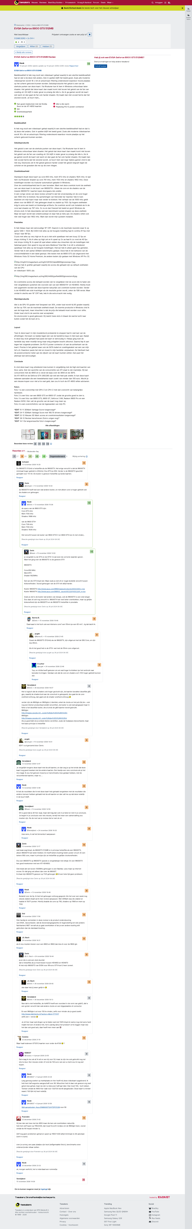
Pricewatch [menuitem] (70, 3)
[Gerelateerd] (15, 25)
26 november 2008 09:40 (44, 984)
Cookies (63, 1225)
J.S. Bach (25, 937)
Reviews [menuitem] (42, 3)
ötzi (23, 914)
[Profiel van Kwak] (16, 64)
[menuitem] (152, 2)
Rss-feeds (156, 1218)
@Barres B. (39, 636)
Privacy (63, 1221)
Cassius (25, 1037)
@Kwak (32, 553)
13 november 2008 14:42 (43, 486)
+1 (39, 444)
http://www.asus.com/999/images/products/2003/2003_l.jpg (61, 589)
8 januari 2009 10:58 (44, 1103)
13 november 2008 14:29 (31, 464)
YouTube (155, 1211)
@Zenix (30, 505)
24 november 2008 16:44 (44, 956)
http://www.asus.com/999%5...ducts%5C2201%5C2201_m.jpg (61, 591)
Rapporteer (73, 66)
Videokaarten (20, 25)
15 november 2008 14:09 (25, 1181)
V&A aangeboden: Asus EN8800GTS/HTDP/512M (41, 1107)
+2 (88, 64)
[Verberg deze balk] (182, 8)
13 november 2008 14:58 (41, 809)
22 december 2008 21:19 (31, 1040)
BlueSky (155, 1208)
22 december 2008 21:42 (31, 1119)
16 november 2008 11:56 (31, 916)
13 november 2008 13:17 (31, 846)
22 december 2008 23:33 (31, 1165)
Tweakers (19, 1210)
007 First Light (110, 1221)
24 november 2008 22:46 (54, 666)
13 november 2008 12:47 (31, 764)
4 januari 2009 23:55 (41, 1056)
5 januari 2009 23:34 (44, 1077)
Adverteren (64, 1208)
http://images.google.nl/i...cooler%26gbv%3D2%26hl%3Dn (44, 713)
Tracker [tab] (188, 11)
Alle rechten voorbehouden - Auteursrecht (32, 1212)
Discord (155, 1221)
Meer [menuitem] (109, 3)
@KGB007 (31, 1077)
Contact (63, 1211)
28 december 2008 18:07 (44, 688)
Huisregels (64, 1215)
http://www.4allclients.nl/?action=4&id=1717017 (40, 1014)
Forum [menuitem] (96, 3)
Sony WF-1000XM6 (112, 1225)
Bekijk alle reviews (24, 52)
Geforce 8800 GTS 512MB (40, 25)
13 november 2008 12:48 (31, 788)
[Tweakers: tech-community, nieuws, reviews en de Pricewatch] (22, 2)
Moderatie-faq (33, 451)
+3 (47, 444)
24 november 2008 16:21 (31, 940)
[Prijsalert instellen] (90, 34)
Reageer (19, 477)
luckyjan (25, 462)
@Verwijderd (31, 830)
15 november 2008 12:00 (46, 553)
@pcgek (40, 666)
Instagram (156, 1215)
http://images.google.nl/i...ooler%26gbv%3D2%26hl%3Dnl (44, 718)
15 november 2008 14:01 (43, 742)
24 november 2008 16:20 (47, 830)
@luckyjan (28, 486)
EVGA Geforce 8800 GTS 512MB (33, 28)
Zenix (27, 483)
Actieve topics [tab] (188, 18)
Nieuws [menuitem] (35, 3)
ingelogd (44, 1189)
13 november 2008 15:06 (44, 505)
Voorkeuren (73, 1225)
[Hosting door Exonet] (160, 1197)
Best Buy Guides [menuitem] (55, 3)
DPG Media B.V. (43, 1210)
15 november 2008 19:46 (49, 620)
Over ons (72, 1211)
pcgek (37, 634)
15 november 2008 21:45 (54, 636)
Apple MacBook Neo (112, 1208)
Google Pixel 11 (110, 1215)
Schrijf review (100, 66)
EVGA (28, 25)
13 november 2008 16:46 (41, 892)
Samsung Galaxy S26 (113, 1218)
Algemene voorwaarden (70, 1218)
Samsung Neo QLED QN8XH (116, 1211)
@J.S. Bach (29, 956)
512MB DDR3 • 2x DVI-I (24, 38)
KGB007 (28, 1053)
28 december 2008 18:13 (44, 999)
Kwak (22, 63)
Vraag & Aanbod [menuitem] (84, 3)
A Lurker (40, 664)
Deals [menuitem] (103, 3)
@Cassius (28, 1056)
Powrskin (26, 1117)
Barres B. (36, 618)
